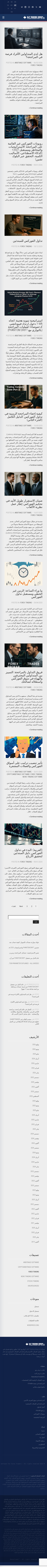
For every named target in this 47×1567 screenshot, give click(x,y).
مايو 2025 (36, 1110)
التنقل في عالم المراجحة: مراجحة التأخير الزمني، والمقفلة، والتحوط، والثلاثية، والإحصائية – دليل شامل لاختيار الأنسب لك (24, 1012)
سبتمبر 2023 (35, 1185)
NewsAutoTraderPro (38, 1377)
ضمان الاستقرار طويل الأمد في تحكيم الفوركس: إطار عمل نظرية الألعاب (24, 504)
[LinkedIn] (25, 7)
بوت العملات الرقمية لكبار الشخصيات (33, 1380)
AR (15, 5)
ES (8, 5)
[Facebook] (32, 7)
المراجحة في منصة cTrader (36, 1383)
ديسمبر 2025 (35, 1077)
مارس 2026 (35, 1063)
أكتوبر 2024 (35, 1143)
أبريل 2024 (35, 1157)
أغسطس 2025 (34, 1096)
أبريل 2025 (35, 1115)
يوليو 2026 (35, 1044)
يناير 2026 (36, 1073)
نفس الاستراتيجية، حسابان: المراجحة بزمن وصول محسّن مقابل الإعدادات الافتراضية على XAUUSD (23, 953)
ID (11, 8)
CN (12, 12)
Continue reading (36, 108)
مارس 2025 (35, 1120)
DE (12, 2)
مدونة (43, 1431)
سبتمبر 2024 (35, 1148)
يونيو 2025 (35, 1106)
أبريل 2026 (35, 1059)
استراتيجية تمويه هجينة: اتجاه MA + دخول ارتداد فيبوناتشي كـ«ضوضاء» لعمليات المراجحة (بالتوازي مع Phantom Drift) (25, 325)
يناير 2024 (36, 1167)
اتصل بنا (42, 1437)
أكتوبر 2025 (35, 1087)
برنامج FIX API (40, 1410)
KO (11, 5)
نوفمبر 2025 (35, 1082)
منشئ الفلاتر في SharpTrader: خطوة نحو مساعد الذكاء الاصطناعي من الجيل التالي (24, 1021)
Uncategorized (33, 1286)
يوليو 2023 (35, 1190)
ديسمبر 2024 (35, 1134)
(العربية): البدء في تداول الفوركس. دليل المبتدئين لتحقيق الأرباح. (28, 853)
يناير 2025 (36, 1129)
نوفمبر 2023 (35, 1176)
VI (8, 8)
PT (15, 8)
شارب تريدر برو (40, 1370)
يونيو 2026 (35, 1049)
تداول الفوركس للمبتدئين (27, 240)
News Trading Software (32, 777)
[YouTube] (40, 7)
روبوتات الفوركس (39, 1414)
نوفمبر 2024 (35, 1138)
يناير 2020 (36, 1237)
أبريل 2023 (35, 1199)
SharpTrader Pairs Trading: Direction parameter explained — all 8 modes (23, 963)
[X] (36, 7)
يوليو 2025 (35, 1101)
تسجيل (36, 1306)
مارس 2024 (35, 1162)
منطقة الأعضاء (40, 1441)
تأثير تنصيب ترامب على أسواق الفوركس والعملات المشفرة (24, 764)
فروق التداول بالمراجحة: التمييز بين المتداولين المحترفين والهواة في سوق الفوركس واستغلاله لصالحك (24, 677)
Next (21, 906)
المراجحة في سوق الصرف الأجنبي (34, 1400)
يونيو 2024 (35, 1152)
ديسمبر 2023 (35, 1171)
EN (15, 2)
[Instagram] (29, 7)
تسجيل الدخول (34, 1311)
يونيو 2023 (35, 1195)
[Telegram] (21, 7)
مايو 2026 (36, 1054)
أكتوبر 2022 (35, 1209)
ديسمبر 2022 (35, 1204)
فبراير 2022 (35, 1218)
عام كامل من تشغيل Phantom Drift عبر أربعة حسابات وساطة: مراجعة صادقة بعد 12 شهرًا (23, 958)
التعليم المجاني (40, 1434)
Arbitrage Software (23, 63)
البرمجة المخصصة (39, 1417)
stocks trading (33, 1281)
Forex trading (36, 65)
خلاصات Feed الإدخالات (31, 1316)
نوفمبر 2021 (35, 1223)
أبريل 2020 (35, 1228)
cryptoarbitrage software (18, 774)
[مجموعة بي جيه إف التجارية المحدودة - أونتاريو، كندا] (34, 17)
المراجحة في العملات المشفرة (35, 1404)
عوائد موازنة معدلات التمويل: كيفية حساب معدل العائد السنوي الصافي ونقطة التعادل (23, 942)
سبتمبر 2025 (35, 1091)
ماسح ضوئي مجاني (39, 1387)
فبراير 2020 (35, 1232)
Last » (14, 906)
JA (8, 2)
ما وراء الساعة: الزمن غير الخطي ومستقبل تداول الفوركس (27, 594)
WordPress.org (33, 1325)
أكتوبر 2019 (35, 1242)
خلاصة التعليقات (33, 1320)
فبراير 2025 (35, 1124)
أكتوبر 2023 (35, 1181)
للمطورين (42, 1444)
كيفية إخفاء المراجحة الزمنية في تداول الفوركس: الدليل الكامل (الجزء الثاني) (23, 417)
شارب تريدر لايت (39, 1373)
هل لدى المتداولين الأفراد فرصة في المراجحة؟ (23, 55)
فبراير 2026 (35, 1068)
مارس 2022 (35, 1214)
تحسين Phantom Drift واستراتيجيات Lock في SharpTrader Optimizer (23, 947)
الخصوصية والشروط (38, 1448)
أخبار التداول (41, 1407)
